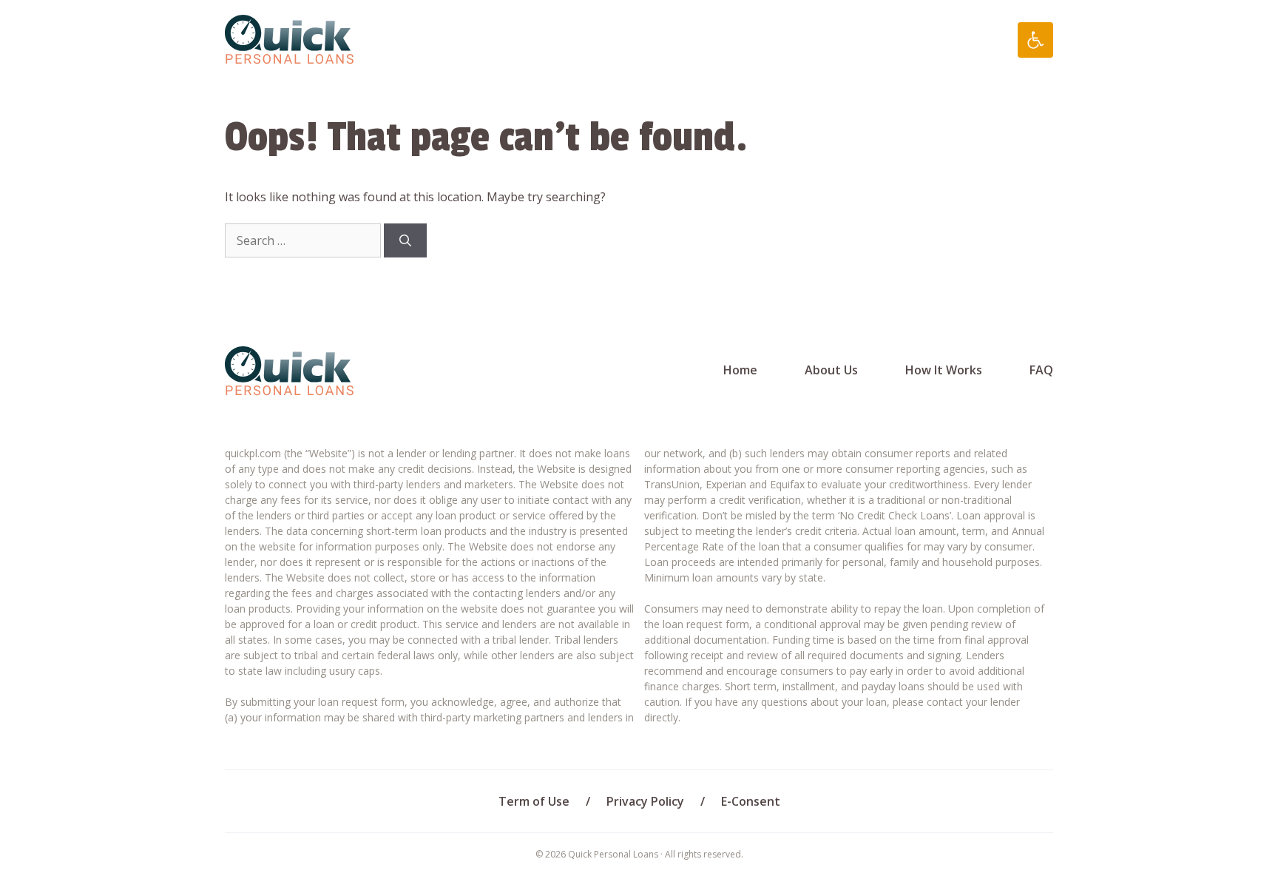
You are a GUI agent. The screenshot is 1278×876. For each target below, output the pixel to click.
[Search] (405, 240)
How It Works (943, 370)
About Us (831, 370)
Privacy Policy (645, 801)
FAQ (1041, 370)
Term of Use (533, 801)
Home (740, 370)
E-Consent (750, 801)
